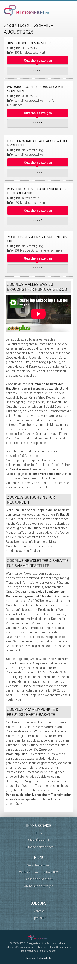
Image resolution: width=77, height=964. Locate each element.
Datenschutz (44, 958)
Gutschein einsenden (39, 879)
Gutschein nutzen (38, 865)
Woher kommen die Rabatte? (38, 872)
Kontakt (38, 911)
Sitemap (30, 958)
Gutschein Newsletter (38, 847)
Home (38, 833)
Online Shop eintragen (38, 886)
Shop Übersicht (38, 840)
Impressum (38, 918)
